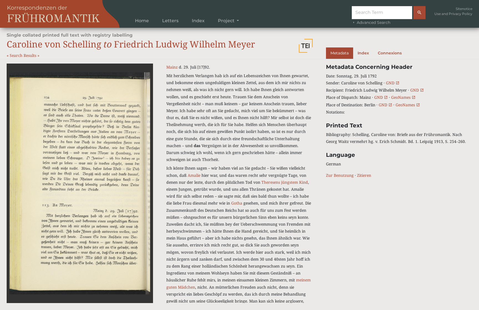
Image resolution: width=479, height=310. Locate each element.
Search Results (23, 55)
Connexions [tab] (390, 53)
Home (142, 20)
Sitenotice (464, 9)
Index (198, 20)
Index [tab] (363, 53)
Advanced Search (373, 22)
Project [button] (227, 20)
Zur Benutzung (340, 175)
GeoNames (401, 97)
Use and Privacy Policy (453, 14)
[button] (306, 46)
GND (391, 82)
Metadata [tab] (339, 53)
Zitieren (364, 175)
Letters (170, 20)
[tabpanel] (399, 121)
